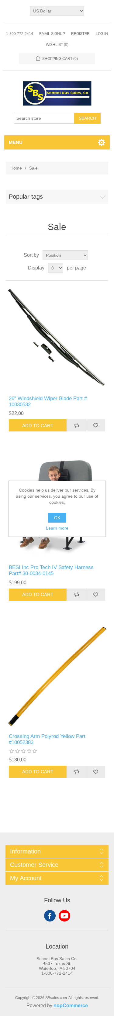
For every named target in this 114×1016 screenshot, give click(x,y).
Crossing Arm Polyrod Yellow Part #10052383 (47, 739)
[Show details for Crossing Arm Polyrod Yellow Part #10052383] (57, 676)
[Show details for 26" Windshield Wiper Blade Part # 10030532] (57, 338)
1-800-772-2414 (19, 34)
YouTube (64, 916)
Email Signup (52, 34)
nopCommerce (71, 1005)
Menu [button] (15, 142)
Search (87, 118)
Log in (102, 34)
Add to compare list (76, 425)
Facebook (50, 916)
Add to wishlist (95, 425)
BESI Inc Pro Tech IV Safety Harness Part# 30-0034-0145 (51, 570)
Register (80, 34)
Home (16, 168)
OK (57, 517)
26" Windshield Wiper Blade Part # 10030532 (48, 401)
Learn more (57, 528)
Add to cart (37, 425)
